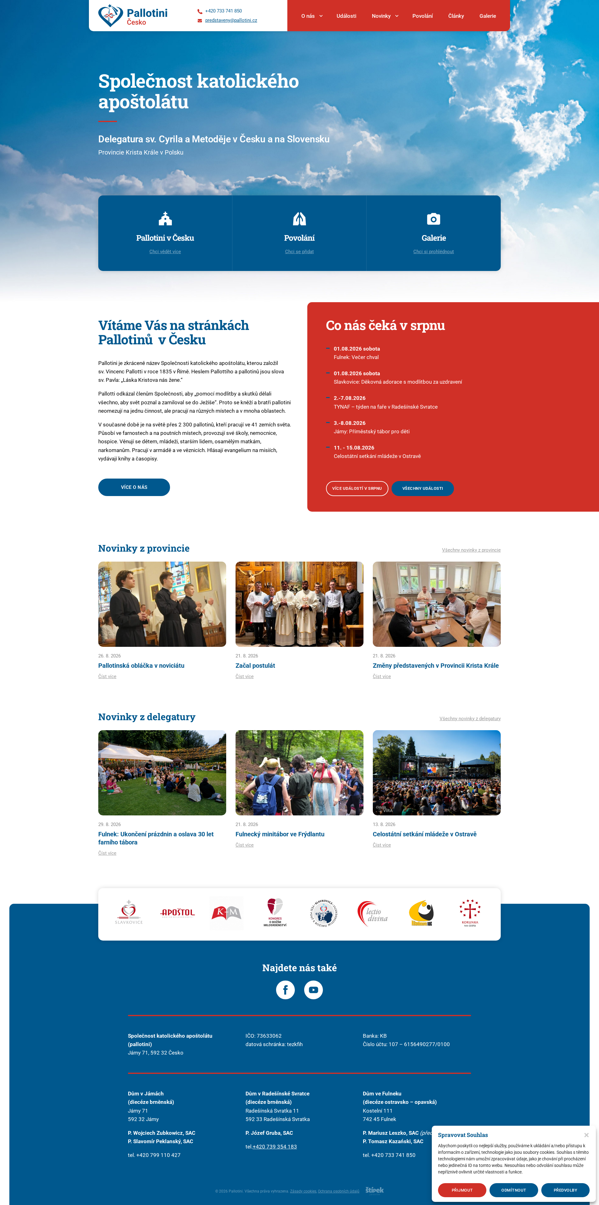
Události (346, 16)
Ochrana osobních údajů (338, 1191)
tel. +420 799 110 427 (154, 1155)
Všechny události (422, 488)
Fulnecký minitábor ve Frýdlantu (280, 834)
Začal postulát (255, 665)
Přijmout (462, 1190)
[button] (586, 1135)
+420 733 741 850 (393, 1155)
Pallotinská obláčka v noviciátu (141, 665)
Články (456, 16)
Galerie (488, 16)
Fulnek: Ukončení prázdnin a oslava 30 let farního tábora (156, 838)
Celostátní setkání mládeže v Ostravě (425, 834)
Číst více (107, 676)
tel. (249, 1147)
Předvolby (565, 1190)
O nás (308, 16)
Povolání (422, 16)
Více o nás (134, 487)
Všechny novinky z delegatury (470, 718)
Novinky (381, 16)
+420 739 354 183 (275, 1147)
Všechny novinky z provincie (471, 550)
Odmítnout (513, 1190)
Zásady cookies (303, 1191)
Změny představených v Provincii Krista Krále (436, 665)
